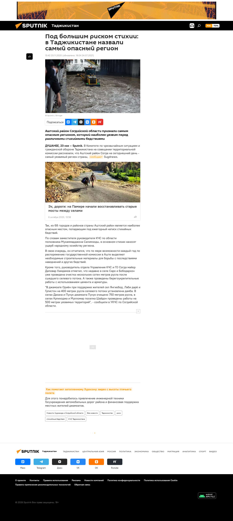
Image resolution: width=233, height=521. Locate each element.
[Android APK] (207, 496)
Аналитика (189, 451)
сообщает (96, 157)
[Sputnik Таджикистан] (32, 29)
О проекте (20, 480)
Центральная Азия (93, 451)
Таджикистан (107, 413)
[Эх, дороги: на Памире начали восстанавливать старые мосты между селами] (92, 182)
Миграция (173, 451)
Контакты (34, 480)
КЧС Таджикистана (76, 419)
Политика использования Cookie (161, 480)
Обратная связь (82, 484)
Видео (213, 451)
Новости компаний (94, 480)
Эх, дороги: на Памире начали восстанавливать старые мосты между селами (92, 208)
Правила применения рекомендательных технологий (43, 484)
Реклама (76, 480)
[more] (135, 217)
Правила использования (55, 480)
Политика (125, 451)
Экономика (141, 451)
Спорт (202, 451)
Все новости (92, 413)
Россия (111, 451)
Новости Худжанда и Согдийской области (65, 413)
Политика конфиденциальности (123, 480)
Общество (158, 451)
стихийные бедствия (56, 419)
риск (119, 413)
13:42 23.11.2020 (53, 55)
